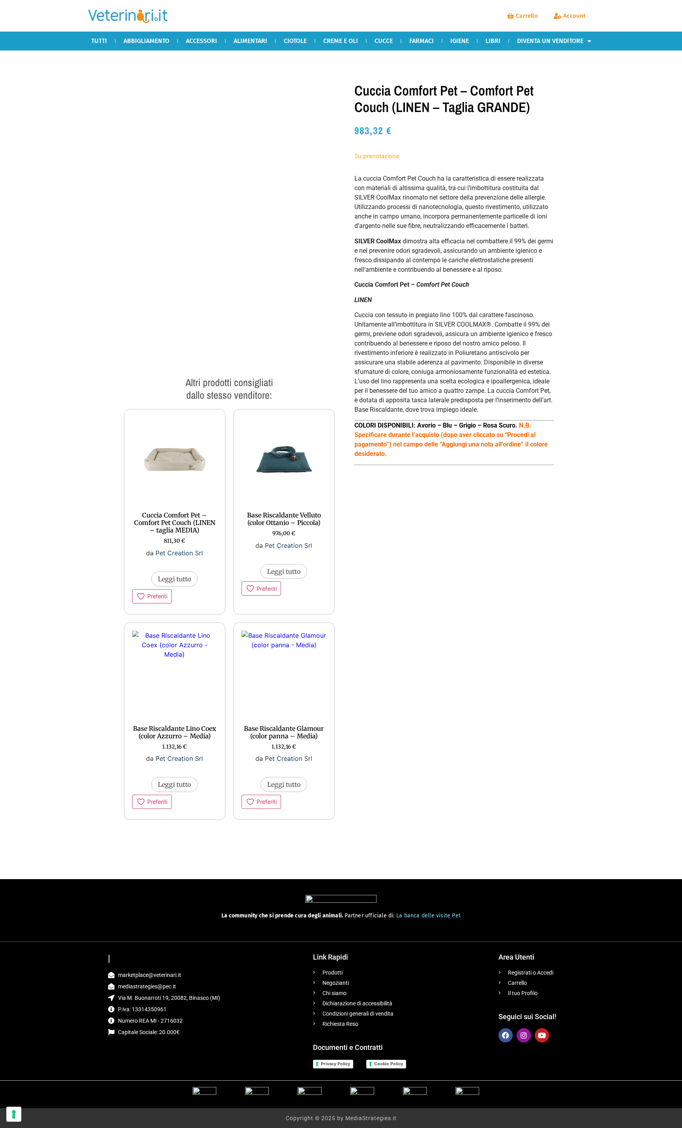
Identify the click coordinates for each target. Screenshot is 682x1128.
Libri (492, 41)
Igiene (459, 41)
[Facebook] (505, 1035)
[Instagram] (524, 1035)
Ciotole (295, 41)
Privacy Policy (335, 1063)
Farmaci (421, 41)
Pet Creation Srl (179, 553)
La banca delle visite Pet (428, 915)
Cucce (384, 41)
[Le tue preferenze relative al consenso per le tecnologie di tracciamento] (13, 1114)
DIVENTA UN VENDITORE (550, 41)
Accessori (201, 41)
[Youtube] (542, 1035)
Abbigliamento (146, 41)
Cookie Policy (388, 1063)
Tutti (99, 41)
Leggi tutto (174, 579)
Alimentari (250, 41)
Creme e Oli (340, 41)
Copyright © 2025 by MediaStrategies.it (341, 1118)
